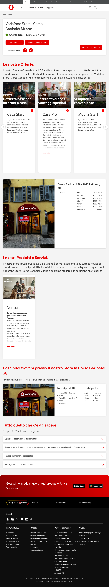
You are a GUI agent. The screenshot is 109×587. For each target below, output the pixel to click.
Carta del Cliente (60, 561)
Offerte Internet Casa (38, 533)
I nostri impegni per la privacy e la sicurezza (90, 534)
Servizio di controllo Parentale (65, 564)
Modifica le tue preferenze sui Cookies (89, 542)
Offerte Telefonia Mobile (39, 538)
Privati (26, 2)
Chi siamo (34, 503)
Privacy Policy (84, 538)
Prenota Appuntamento (37, 42)
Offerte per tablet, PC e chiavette (38, 542)
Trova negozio (74, 2)
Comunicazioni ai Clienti (63, 533)
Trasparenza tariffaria (62, 535)
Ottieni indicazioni (89, 47)
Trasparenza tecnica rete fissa (65, 559)
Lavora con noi (60, 503)
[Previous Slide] (3, 127)
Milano (10, 14)
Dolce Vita (34, 547)
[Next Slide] (105, 127)
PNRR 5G (57, 570)
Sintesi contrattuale (61, 538)
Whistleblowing (85, 503)
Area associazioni (12, 541)
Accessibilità (59, 573)
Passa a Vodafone (36, 550)
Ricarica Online (90, 2)
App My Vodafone (12, 544)
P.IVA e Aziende (37, 2)
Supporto (50, 7)
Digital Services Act (61, 567)
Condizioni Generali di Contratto (66, 541)
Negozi (4, 14)
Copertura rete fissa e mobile (65, 550)
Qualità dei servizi (61, 556)
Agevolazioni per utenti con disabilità (64, 545)
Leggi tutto (46, 153)
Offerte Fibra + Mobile (38, 535)
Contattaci (58, 553)
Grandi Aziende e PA (51, 2)
